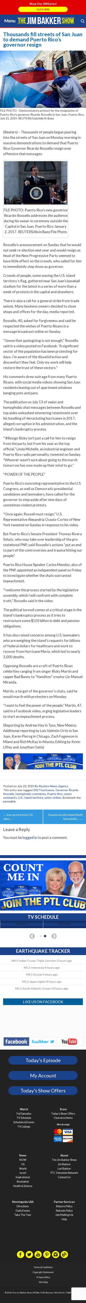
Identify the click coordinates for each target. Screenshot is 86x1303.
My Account (43, 1075)
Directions (23, 1206)
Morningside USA (23, 1201)
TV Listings (23, 1126)
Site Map (43, 1282)
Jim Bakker (46, 20)
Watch (24, 1109)
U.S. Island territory (30, 797)
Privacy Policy (43, 1277)
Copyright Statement (43, 1272)
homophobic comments (30, 794)
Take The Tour (22, 1214)
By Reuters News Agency (51, 786)
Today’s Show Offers (63, 1113)
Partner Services (64, 1201)
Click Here (43, 9)
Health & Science (22, 1186)
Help (64, 1219)
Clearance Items (63, 1117)
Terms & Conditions (43, 1267)
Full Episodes (23, 1113)
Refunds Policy (64, 1210)
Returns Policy (64, 1206)
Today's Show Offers (43, 1090)
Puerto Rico (55, 794)
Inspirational (23, 1177)
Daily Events (23, 1210)
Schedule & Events (23, 1122)
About (64, 1155)
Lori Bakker (64, 1168)
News (22, 1155)
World (23, 1168)
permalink (9, 801)
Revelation (23, 1181)
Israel (23, 1172)
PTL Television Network (64, 1172)
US (22, 1164)
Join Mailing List (64, 1214)
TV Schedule (23, 1117)
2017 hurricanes (43, 790)
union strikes (52, 797)
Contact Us (64, 1177)
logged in (30, 837)
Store (63, 1109)
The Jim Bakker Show (64, 1159)
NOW (22, 1159)
